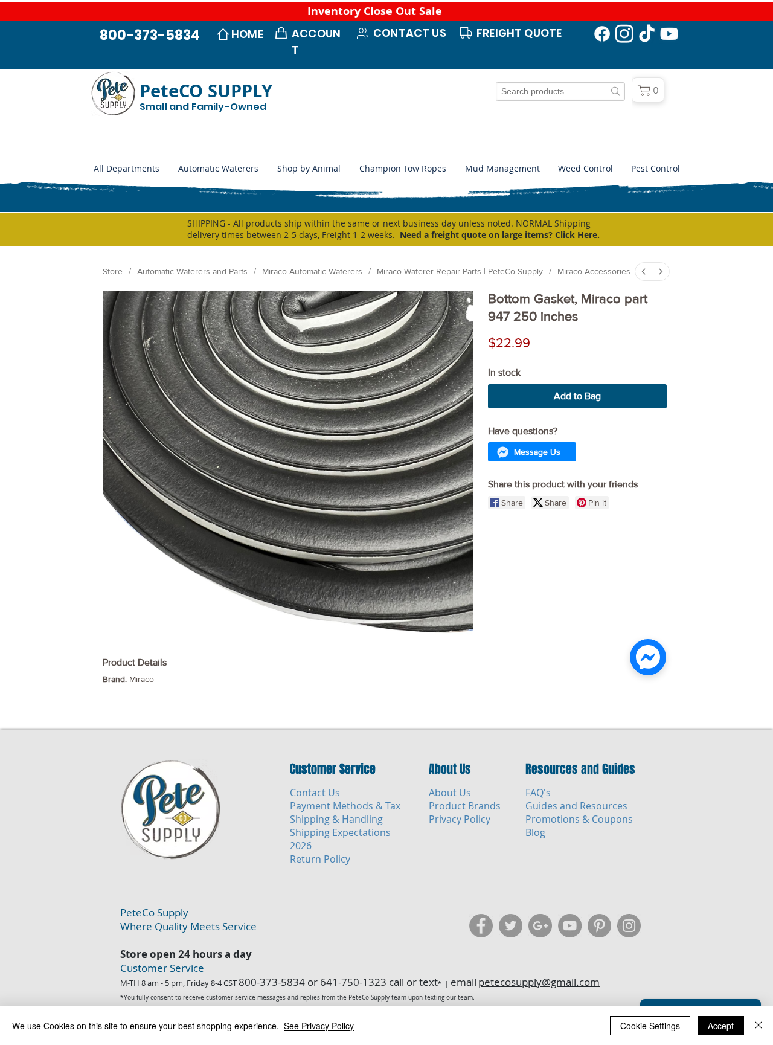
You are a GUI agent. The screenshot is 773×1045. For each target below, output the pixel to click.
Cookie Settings (650, 1026)
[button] (309, 168)
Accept (721, 1026)
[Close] (758, 1025)
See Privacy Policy (319, 1026)
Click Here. (577, 234)
